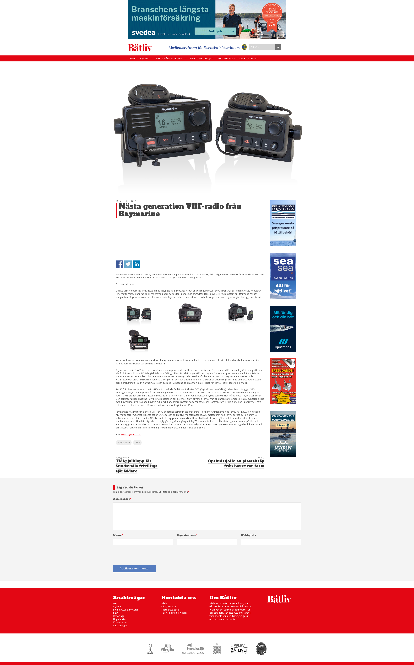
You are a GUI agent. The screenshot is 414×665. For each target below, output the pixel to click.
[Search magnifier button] (278, 47)
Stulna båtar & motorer (170, 58)
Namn (118, 535)
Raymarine (124, 442)
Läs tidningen (120, 625)
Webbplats (248, 535)
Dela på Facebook (119, 264)
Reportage (205, 58)
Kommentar (122, 499)
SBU (192, 58)
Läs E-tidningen (248, 58)
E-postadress (187, 535)
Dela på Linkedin (136, 264)
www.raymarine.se (131, 434)
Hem (133, 58)
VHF (137, 442)
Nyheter (145, 58)
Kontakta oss (225, 58)
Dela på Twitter (128, 264)
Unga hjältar (119, 619)
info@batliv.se (168, 606)
